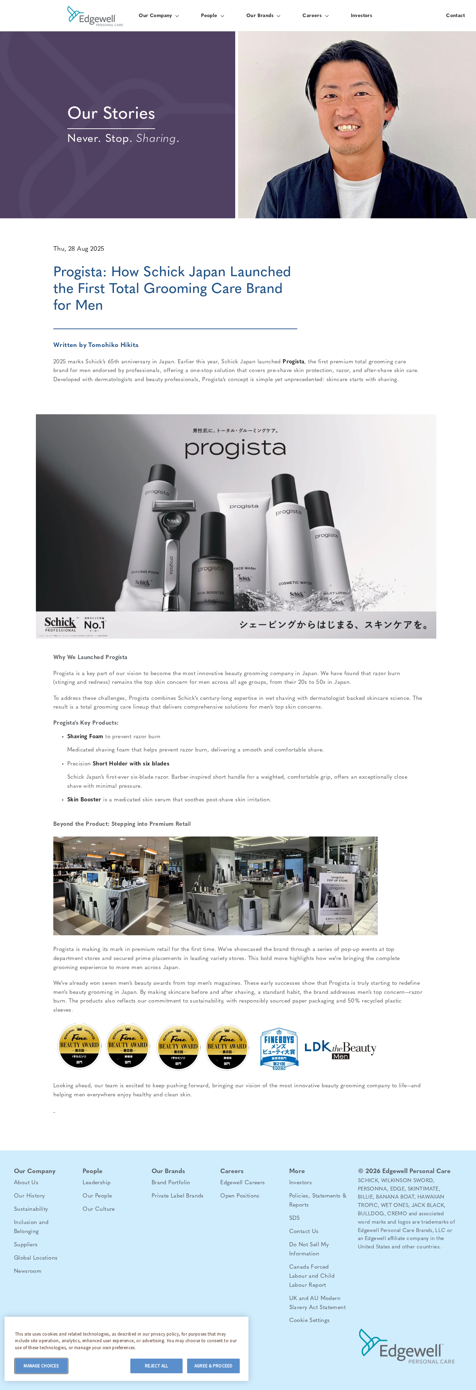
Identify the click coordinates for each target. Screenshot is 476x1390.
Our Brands (260, 15)
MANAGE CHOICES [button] (41, 1366)
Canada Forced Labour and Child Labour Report (312, 1276)
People (210, 15)
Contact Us (304, 1231)
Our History (29, 1196)
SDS (294, 1218)
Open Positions (240, 1196)
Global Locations (35, 1258)
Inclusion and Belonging (31, 1227)
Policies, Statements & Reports (318, 1200)
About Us (26, 1183)
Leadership (96, 1183)
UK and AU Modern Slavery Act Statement (317, 1303)
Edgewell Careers (242, 1183)
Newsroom (27, 1271)
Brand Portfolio (171, 1183)
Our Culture (99, 1209)
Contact (455, 15)
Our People (97, 1196)
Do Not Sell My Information (309, 1249)
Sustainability (31, 1209)
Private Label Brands (178, 1196)
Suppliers (26, 1245)
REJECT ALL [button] (156, 1366)
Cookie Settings (309, 1320)
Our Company (156, 15)
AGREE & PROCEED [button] (213, 1366)
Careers (312, 15)
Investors (362, 15)
